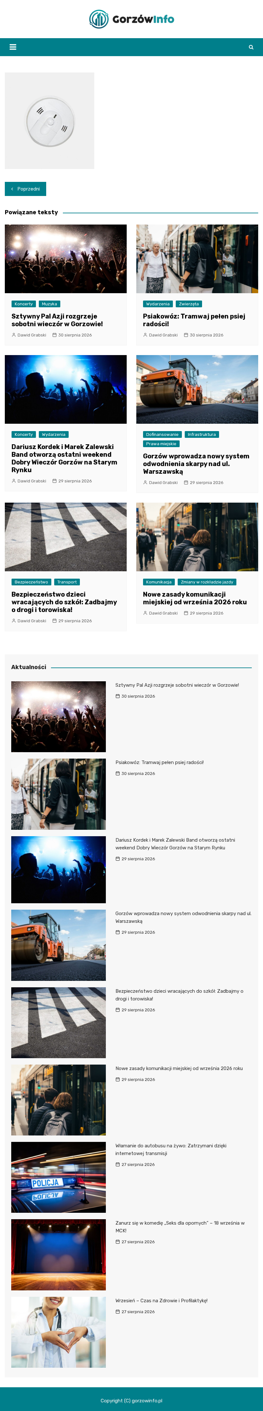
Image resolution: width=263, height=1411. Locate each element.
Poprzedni (29, 189)
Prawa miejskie (161, 443)
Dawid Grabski (32, 335)
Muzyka (49, 304)
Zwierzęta (189, 304)
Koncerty (24, 304)
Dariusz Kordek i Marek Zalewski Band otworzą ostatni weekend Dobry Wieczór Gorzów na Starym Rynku (64, 458)
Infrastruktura (202, 434)
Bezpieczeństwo (31, 582)
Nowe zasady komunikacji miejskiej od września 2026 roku (195, 598)
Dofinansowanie (162, 434)
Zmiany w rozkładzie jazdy (207, 582)
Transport (67, 582)
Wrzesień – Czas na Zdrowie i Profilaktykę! (161, 1301)
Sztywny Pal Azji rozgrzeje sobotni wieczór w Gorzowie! (57, 320)
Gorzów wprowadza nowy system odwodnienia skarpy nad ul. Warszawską (196, 463)
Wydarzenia (158, 304)
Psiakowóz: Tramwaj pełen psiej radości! (159, 762)
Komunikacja (159, 582)
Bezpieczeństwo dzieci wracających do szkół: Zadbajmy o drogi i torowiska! (64, 602)
